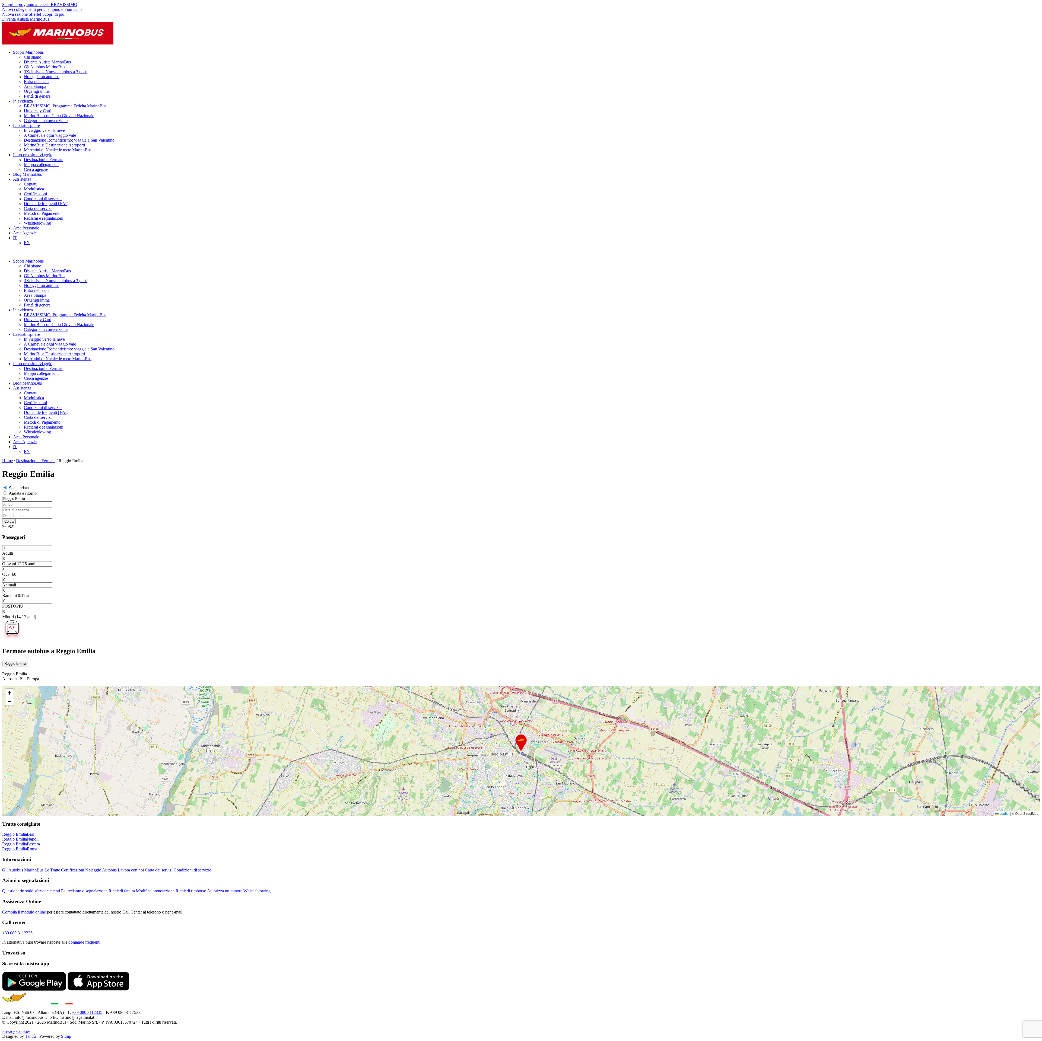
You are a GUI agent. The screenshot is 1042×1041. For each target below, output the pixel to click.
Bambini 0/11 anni (18, 595)
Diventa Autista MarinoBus (25, 19)
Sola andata (19, 488)
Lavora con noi (131, 870)
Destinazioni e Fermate (43, 159)
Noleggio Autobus (101, 870)
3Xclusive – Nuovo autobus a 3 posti (55, 71)
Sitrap (66, 1036)
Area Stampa (35, 86)
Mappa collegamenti (41, 164)
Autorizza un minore (224, 891)
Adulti (7, 553)
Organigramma (37, 91)
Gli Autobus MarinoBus (44, 67)
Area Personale (26, 228)
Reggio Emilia (15, 664)
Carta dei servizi (38, 208)
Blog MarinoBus (27, 174)
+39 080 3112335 (17, 933)
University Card (37, 110)
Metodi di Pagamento (42, 213)
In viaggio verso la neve (44, 130)
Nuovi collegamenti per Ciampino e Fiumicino (42, 9)
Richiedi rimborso (191, 891)
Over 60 (9, 574)
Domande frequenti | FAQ (46, 203)
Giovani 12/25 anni (18, 563)
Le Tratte (52, 870)
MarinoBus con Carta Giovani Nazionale (59, 115)
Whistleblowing (37, 223)
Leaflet (1004, 813)
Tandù (30, 1036)
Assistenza (22, 179)
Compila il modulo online (24, 912)
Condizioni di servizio (43, 198)
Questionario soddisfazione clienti (31, 891)
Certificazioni (35, 193)
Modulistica (34, 189)
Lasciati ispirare (26, 125)
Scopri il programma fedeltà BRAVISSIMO (39, 4)
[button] (521, 743)
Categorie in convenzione (46, 120)
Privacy (8, 1031)
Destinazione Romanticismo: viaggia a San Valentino (69, 140)
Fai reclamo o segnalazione (84, 891)
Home (7, 460)
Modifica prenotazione (155, 891)
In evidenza (23, 101)
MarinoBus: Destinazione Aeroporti (54, 145)
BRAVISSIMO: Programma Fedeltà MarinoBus (65, 106)
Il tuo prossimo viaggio (32, 154)
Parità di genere (37, 96)
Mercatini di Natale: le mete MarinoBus (57, 150)
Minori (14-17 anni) (19, 616)
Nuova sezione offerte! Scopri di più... (35, 14)
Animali (9, 585)
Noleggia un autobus (41, 76)
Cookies (23, 1031)
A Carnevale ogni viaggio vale (50, 135)
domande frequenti (84, 942)
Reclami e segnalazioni (43, 218)
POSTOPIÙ (12, 606)
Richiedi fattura (122, 891)
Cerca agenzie (36, 169)
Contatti (30, 184)
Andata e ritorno (23, 493)
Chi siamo (32, 57)
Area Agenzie (25, 233)
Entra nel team (36, 81)
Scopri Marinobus (28, 52)
